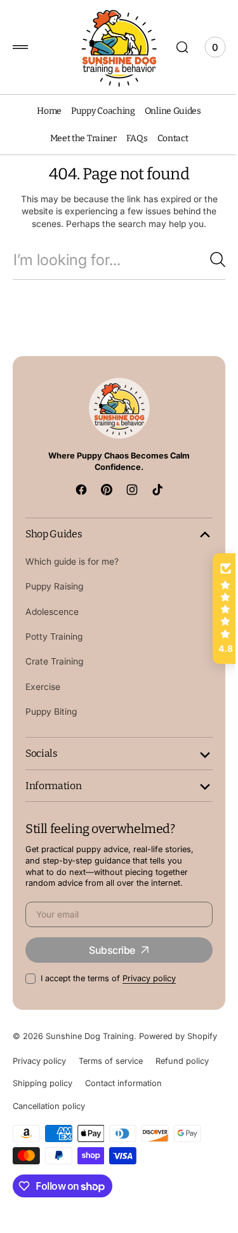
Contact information (123, 1107)
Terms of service (111, 1084)
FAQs (132, 138)
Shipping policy (42, 1107)
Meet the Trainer (78, 138)
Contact (167, 138)
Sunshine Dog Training (90, 1047)
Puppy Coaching (98, 111)
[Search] (208, 259)
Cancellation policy (49, 1130)
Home (44, 111)
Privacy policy (149, 990)
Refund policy (182, 1084)
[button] (20, 47)
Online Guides (168, 111)
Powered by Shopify (52, 1059)
